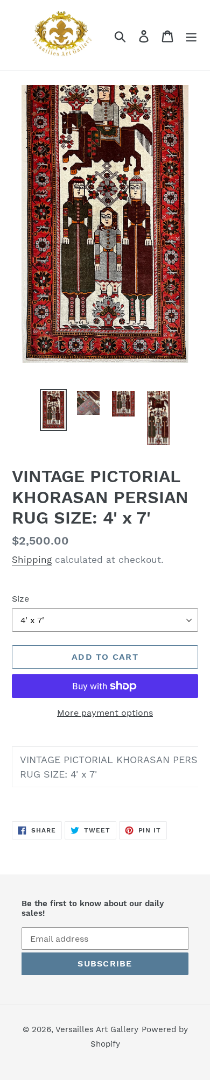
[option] (53, 410)
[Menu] (191, 35)
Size (20, 599)
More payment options (105, 713)
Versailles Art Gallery (96, 1029)
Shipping (32, 559)
